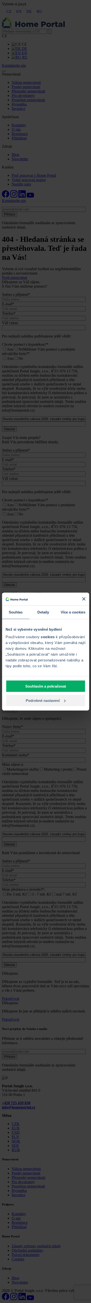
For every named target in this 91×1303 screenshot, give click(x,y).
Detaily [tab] (43, 612)
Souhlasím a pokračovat (45, 686)
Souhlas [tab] (16, 612)
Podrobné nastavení (43, 700)
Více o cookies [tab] (73, 612)
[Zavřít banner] (83, 599)
